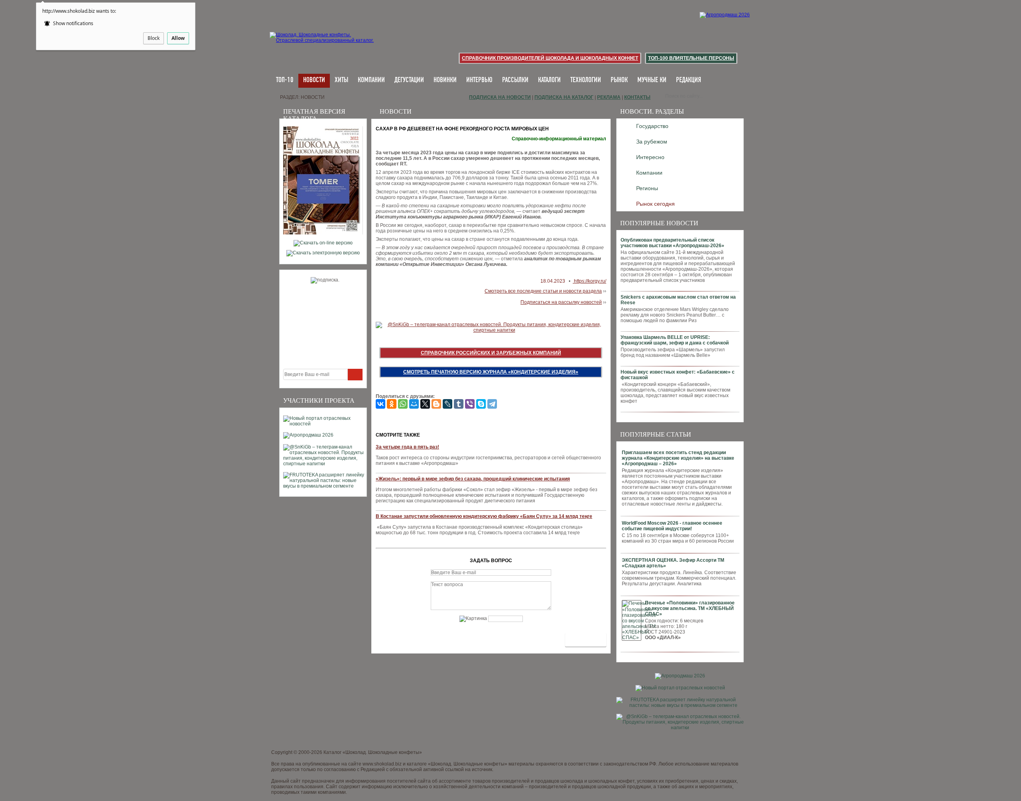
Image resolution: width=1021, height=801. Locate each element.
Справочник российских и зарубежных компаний (491, 353)
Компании (371, 80)
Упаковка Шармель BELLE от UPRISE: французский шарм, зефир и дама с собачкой (675, 340)
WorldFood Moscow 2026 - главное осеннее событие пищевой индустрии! (672, 525)
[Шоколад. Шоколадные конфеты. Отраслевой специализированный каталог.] (322, 44)
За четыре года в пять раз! (407, 447)
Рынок (619, 80)
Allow (178, 38)
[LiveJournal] (447, 404)
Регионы (647, 188)
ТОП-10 (285, 80)
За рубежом (651, 141)
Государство (652, 126)
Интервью (479, 80)
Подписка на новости (500, 97)
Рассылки (515, 80)
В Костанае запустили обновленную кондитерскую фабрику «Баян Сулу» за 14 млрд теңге (484, 516)
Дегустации (409, 80)
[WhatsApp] (403, 404)
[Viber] (470, 404)
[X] (425, 404)
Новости (314, 80)
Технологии (585, 80)
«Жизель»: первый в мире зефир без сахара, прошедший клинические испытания (473, 479)
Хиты (341, 80)
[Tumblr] (458, 404)
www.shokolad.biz (382, 764)
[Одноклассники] (391, 404)
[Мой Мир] (414, 404)
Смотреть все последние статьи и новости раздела (543, 291)
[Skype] (481, 404)
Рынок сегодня (655, 204)
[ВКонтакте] (380, 404)
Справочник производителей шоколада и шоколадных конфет (550, 58)
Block (154, 38)
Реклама (609, 97)
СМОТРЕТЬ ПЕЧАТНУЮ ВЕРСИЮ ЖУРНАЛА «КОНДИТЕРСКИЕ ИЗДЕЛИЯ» (490, 372)
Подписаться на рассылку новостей (561, 302)
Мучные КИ (651, 80)
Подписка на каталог (563, 97)
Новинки (445, 80)
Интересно (650, 157)
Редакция (688, 80)
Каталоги (549, 80)
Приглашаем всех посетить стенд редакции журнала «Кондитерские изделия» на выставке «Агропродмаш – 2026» (678, 458)
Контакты (637, 97)
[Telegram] (492, 404)
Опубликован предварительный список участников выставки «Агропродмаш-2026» (672, 242)
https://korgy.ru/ (589, 281)
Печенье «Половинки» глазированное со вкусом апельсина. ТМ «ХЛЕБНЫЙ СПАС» (690, 608)
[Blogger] (436, 404)
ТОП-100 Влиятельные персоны (691, 58)
